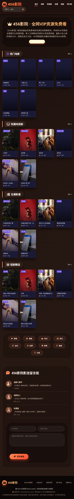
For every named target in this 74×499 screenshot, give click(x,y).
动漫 (56, 4)
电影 (42, 4)
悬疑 (30, 338)
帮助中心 (69, 483)
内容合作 (39, 483)
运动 (16, 346)
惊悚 (45, 346)
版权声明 (49, 483)
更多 (69, 54)
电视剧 (49, 4)
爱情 (15, 338)
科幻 (46, 338)
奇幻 (61, 338)
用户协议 (59, 483)
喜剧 (60, 346)
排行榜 (69, 4)
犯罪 (31, 346)
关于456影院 (28, 483)
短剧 (62, 4)
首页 (36, 4)
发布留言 (20, 456)
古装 (38, 353)
